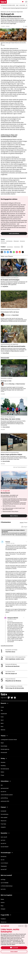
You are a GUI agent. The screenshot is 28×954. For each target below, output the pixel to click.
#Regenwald (16, 241)
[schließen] (26, 926)
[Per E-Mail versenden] (2, 252)
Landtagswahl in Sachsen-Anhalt (9, 739)
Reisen (2, 899)
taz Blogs (3, 879)
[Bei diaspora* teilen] (17, 252)
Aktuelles (3, 762)
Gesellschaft (4, 713)
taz (4, 694)
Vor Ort (2, 859)
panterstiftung (4, 798)
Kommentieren (10, 246)
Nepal (2, 742)
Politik (2, 707)
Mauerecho (3, 820)
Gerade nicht (21, 926)
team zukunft (4, 837)
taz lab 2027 (4, 869)
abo (2, 785)
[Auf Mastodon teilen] (5, 252)
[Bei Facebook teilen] (11, 252)
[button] (26, 2)
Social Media (4, 746)
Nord (2, 726)
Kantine (2, 902)
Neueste (21, 522)
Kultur (2, 716)
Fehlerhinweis (17, 246)
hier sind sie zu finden (20, 534)
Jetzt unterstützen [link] (14, 233)
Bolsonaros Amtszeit (19, 57)
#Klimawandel (4, 242)
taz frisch (3, 840)
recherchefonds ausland (7, 794)
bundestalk (3, 811)
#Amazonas (22, 241)
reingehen (3, 827)
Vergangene (4, 866)
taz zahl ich (3, 791)
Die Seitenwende (5, 768)
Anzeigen (3, 909)
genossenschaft (5, 788)
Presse (2, 775)
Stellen (2, 772)
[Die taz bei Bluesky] (12, 698)
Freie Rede (3, 824)
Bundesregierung (5, 749)
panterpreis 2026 (5, 801)
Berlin (2, 723)
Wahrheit (3, 729)
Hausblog (3, 765)
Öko (2, 710)
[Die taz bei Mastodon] (9, 698)
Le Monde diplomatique (6, 886)
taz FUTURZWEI (4, 882)
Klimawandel (4, 752)
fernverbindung (4, 814)
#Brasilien (3, 241)
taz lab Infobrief (4, 846)
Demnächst (3, 856)
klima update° (4, 817)
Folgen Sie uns (4, 697)
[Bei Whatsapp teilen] (14, 252)
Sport (2, 720)
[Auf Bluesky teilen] (8, 252)
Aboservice (3, 922)
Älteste (25, 522)
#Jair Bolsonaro (9, 241)
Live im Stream (4, 863)
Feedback (3, 918)
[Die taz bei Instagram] (15, 698)
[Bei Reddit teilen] (20, 252)
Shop (2, 905)
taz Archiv (3, 889)
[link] (8, 5)
